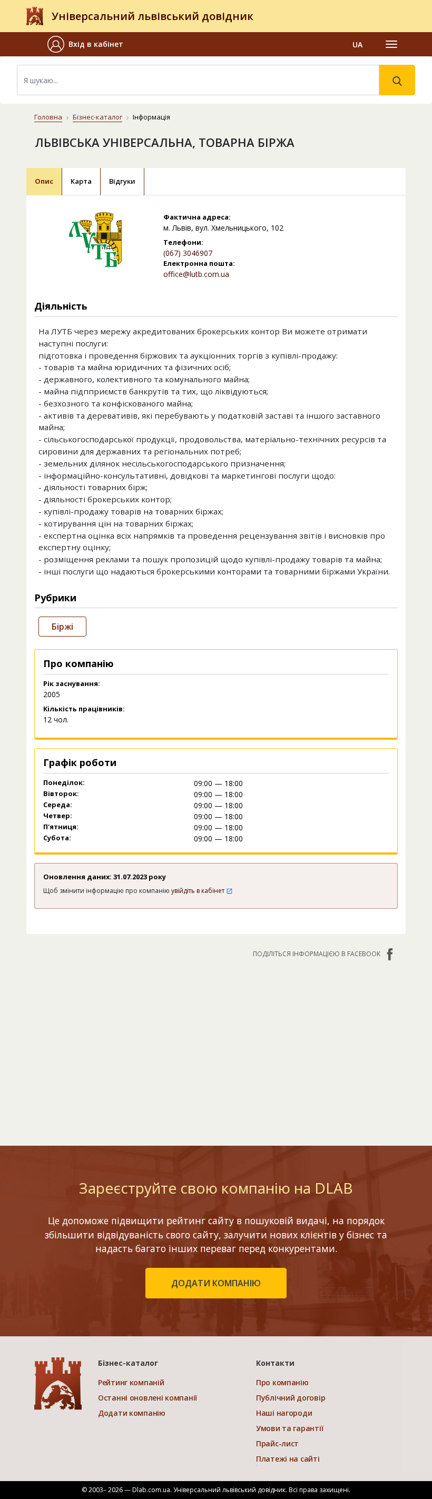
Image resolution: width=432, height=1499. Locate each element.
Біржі (62, 626)
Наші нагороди (284, 1413)
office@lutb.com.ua (196, 274)
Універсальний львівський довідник (152, 16)
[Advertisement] (216, 1046)
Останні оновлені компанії (147, 1398)
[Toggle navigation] (391, 44)
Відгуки (122, 181)
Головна (48, 117)
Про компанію (282, 1382)
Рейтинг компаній (131, 1382)
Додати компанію (131, 1413)
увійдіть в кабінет (198, 890)
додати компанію (216, 1283)
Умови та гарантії (289, 1428)
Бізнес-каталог (97, 117)
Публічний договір (290, 1398)
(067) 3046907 (187, 253)
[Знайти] (397, 80)
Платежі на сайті (288, 1459)
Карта (81, 181)
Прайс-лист (277, 1443)
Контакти (275, 1363)
